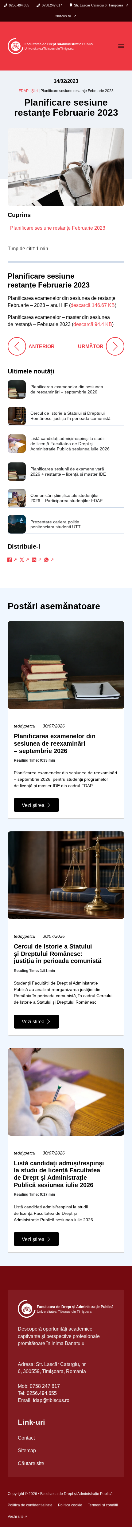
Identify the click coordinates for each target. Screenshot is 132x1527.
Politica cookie (70, 1505)
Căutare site (31, 1463)
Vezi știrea (33, 805)
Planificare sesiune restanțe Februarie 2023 (57, 228)
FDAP (24, 91)
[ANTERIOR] (17, 346)
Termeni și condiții (103, 1505)
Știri (34, 91)
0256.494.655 (42, 1393)
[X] (24, 559)
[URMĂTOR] (115, 346)
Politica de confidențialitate (30, 1505)
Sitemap (27, 1450)
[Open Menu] (121, 46)
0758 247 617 (45, 1386)
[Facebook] (12, 559)
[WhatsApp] (49, 559)
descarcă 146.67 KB (93, 305)
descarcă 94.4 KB (92, 324)
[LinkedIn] (36, 559)
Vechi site (16, 1516)
